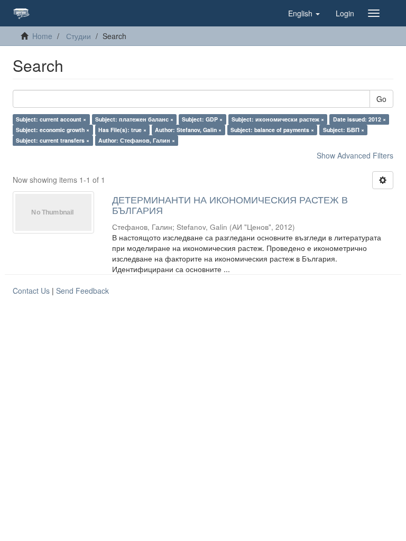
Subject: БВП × (343, 130)
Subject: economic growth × (52, 130)
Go (381, 99)
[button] (304, 13)
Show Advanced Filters (355, 155)
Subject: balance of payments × (272, 130)
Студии (78, 36)
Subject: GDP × (202, 119)
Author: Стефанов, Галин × (136, 140)
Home (42, 36)
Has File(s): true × (122, 130)
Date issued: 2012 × (359, 119)
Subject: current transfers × (52, 140)
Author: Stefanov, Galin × (188, 130)
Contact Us (31, 290)
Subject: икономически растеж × (278, 119)
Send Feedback (82, 290)
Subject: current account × (51, 119)
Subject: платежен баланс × (134, 119)
